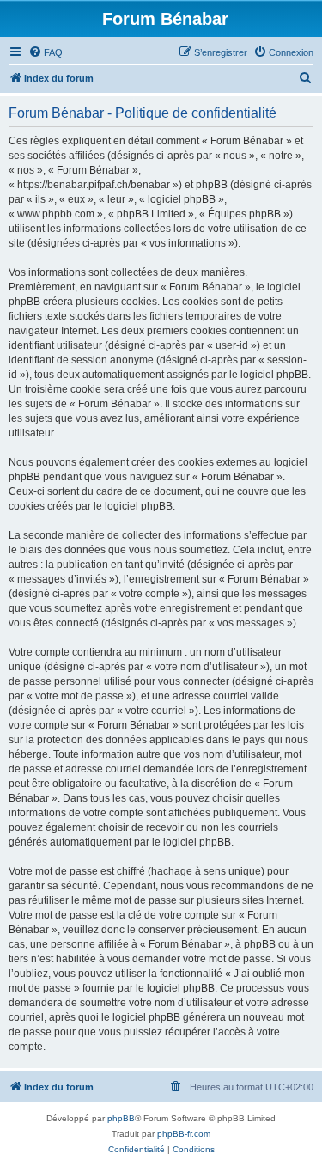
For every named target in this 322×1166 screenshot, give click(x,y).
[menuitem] (45, 52)
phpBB (121, 1118)
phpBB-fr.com (183, 1134)
